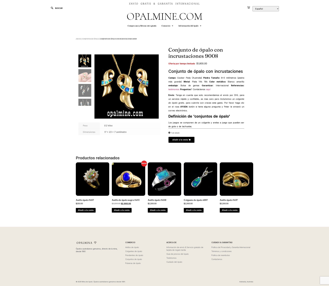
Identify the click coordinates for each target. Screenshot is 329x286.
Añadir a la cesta (86, 210)
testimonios (174, 89)
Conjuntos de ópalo (90, 39)
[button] (181, 140)
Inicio (78, 39)
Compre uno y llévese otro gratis (141, 26)
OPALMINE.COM (164, 16)
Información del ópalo (188, 26)
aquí (208, 89)
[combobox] (78, 8)
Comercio (165, 26)
